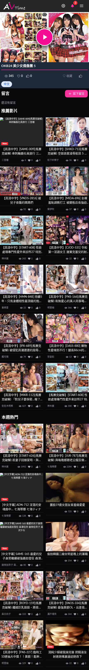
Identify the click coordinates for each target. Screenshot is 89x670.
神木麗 (5, 258)
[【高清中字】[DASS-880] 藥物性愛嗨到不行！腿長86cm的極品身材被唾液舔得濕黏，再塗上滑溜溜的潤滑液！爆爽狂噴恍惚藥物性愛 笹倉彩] (67, 328)
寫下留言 (78, 93)
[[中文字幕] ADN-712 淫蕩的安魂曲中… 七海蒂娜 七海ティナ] (21, 487)
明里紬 (50, 308)
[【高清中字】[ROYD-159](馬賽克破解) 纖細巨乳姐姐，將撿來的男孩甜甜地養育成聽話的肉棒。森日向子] (21, 585)
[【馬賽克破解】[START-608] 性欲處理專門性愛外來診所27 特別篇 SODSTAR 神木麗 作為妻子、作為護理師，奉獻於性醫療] (67, 377)
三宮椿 (5, 160)
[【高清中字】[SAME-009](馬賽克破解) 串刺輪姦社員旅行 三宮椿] (21, 132)
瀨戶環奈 (52, 614)
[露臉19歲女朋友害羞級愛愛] (67, 487)
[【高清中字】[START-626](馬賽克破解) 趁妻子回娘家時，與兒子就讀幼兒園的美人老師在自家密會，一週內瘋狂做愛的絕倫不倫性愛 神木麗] (21, 438)
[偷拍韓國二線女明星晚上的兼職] (67, 536)
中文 (7, 84)
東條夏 (5, 308)
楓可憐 (5, 357)
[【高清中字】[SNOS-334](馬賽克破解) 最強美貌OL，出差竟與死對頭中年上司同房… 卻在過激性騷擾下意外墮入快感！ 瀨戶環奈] (67, 585)
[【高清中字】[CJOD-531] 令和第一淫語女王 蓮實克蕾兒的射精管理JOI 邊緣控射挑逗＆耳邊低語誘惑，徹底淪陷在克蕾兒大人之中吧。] (67, 230)
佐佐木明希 (7, 406)
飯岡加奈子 (7, 565)
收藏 (67, 76)
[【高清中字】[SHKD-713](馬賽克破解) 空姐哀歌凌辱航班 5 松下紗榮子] (67, 132)
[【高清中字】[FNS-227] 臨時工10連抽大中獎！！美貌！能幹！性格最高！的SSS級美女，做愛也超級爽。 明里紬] (21, 634)
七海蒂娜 (52, 467)
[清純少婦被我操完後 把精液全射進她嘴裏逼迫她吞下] (67, 634)
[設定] (63, 6)
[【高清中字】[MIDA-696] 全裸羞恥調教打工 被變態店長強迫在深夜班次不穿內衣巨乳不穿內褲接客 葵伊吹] (67, 181)
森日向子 (6, 614)
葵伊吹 (50, 209)
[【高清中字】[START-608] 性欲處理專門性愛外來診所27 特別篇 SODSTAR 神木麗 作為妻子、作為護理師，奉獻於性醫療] (21, 230)
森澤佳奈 (18, 565)
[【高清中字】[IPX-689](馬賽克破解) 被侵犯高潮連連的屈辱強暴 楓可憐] (21, 328)
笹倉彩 (50, 357)
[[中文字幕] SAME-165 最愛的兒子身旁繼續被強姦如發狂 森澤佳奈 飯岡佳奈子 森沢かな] (21, 536)
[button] (44, 37)
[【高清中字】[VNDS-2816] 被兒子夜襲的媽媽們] (21, 181)
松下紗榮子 (53, 160)
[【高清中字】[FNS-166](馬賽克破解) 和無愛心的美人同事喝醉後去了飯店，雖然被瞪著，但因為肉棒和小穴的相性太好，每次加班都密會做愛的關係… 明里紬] (67, 279)
